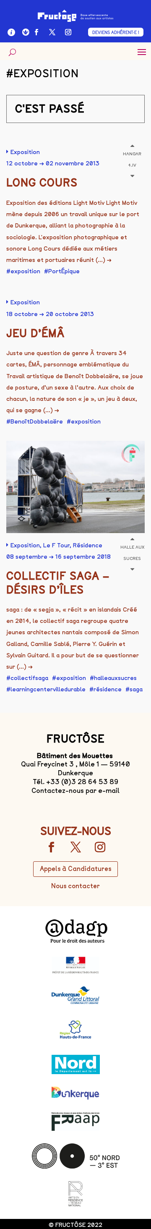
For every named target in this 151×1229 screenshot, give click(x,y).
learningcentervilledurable (48, 689)
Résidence (87, 545)
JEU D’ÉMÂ (35, 333)
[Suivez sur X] (52, 32)
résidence (108, 689)
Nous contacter (75, 886)
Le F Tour (56, 545)
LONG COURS (42, 182)
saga (136, 689)
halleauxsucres (115, 678)
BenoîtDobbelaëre (36, 421)
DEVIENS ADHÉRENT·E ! (115, 32)
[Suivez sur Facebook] (36, 32)
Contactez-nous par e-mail (75, 791)
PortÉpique (64, 271)
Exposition (25, 152)
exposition (25, 271)
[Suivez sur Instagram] (68, 32)
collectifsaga (29, 678)
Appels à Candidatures (75, 869)
